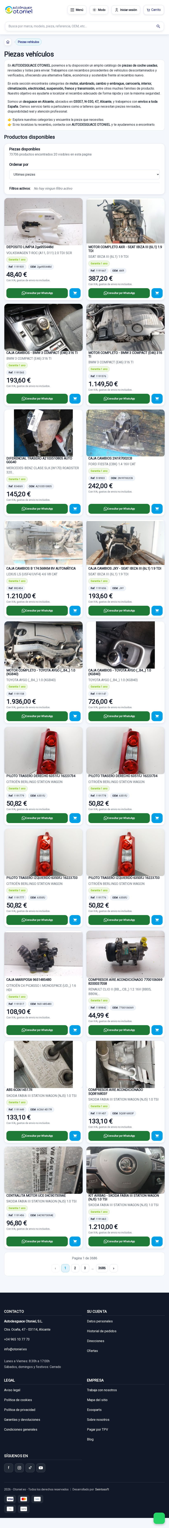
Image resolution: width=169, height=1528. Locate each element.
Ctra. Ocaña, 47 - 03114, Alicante (27, 1329)
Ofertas (92, 1351)
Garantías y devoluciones (22, 1420)
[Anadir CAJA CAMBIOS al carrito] (75, 399)
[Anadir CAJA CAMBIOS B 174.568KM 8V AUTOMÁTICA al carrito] (75, 611)
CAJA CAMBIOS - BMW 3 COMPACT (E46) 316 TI (42, 353)
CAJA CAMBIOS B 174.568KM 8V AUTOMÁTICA (41, 568)
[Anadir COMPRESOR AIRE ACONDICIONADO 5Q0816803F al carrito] (157, 1136)
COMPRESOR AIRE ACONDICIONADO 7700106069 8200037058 (125, 981)
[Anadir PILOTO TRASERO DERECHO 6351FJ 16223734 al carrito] (75, 818)
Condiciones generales (20, 1429)
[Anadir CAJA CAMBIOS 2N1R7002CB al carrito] (157, 509)
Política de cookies (18, 1400)
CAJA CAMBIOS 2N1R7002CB (110, 458)
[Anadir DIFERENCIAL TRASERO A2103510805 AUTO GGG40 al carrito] (75, 509)
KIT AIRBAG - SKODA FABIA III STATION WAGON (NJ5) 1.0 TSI (123, 1197)
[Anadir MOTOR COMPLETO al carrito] (157, 399)
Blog (90, 1439)
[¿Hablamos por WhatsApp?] (159, 1518)
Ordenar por (18, 164)
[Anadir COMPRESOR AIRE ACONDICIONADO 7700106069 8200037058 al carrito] (157, 1030)
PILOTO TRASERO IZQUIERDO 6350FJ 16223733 (42, 878)
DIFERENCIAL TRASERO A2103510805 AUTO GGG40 (39, 460)
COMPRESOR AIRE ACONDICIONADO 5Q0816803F (115, 1091)
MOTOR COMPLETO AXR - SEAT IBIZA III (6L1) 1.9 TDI (125, 249)
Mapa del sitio (97, 1400)
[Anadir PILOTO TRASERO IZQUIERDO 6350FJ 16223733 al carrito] (75, 920)
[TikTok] (30, 1467)
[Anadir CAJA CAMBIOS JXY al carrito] (157, 611)
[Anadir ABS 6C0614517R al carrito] (75, 1136)
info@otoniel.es (15, 1349)
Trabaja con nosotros (102, 1390)
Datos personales (100, 1321)
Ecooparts (94, 1410)
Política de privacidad (19, 1410)
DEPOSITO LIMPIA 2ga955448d (29, 247)
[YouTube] (40, 1467)
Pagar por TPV (97, 1429)
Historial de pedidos (101, 1331)
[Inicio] (8, 42)
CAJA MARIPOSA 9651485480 (28, 980)
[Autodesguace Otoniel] (19, 10)
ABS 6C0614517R (19, 1090)
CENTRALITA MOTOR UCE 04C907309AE (36, 1196)
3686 (102, 1268)
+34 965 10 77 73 (17, 1339)
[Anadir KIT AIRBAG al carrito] (157, 1241)
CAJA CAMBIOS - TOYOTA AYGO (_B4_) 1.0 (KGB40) (119, 672)
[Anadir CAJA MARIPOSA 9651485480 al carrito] (75, 1030)
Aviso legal (12, 1390)
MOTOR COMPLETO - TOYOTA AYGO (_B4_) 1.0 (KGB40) (40, 672)
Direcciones (95, 1341)
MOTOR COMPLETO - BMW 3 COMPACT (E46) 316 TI (125, 354)
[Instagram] (19, 1467)
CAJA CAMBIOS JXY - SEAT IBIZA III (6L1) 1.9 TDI (124, 568)
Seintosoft (102, 1489)
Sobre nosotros (98, 1420)
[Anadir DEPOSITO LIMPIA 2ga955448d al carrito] (75, 293)
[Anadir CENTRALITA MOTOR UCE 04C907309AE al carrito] (75, 1241)
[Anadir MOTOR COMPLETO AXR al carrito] (157, 293)
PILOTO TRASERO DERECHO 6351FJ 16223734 (40, 776)
